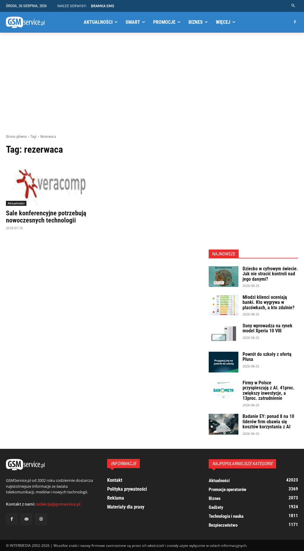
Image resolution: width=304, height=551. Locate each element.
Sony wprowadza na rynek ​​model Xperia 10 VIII (268, 328)
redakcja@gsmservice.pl (58, 504)
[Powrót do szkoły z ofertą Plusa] (223, 362)
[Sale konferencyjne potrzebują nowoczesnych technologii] (51, 183)
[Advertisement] (152, 83)
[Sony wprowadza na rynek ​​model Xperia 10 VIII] (223, 333)
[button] (293, 5)
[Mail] (26, 519)
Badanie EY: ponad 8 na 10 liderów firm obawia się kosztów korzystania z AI (268, 421)
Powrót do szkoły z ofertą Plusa (267, 356)
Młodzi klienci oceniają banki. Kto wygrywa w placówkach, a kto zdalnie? (268, 302)
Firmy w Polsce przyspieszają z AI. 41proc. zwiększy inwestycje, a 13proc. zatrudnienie (268, 390)
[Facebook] (294, 22)
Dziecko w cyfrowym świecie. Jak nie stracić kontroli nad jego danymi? (270, 274)
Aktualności (16, 203)
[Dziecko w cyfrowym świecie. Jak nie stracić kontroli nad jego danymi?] (223, 276)
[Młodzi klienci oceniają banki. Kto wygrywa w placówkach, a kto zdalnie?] (223, 305)
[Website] (41, 519)
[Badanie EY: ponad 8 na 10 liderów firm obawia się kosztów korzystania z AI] (223, 424)
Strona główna (16, 137)
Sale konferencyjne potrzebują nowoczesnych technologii (46, 216)
